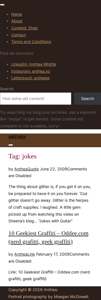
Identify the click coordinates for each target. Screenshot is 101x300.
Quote (33, 168)
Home (16, 14)
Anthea (17, 136)
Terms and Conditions (31, 41)
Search (6, 88)
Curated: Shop (24, 27)
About (16, 20)
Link (31, 254)
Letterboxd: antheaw (30, 77)
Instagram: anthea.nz (30, 71)
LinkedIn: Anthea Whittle (33, 64)
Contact (18, 34)
